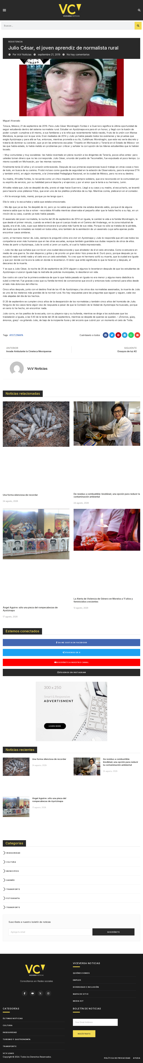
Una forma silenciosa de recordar (20, 494)
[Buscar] (138, 26)
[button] (4, 10)
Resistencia (15, 41)
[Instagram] (48, 993)
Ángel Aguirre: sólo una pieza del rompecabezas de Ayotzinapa (49, 800)
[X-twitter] (40, 993)
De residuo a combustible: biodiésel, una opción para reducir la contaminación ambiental (120, 762)
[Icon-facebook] (25, 993)
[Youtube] (32, 993)
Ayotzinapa (16, 335)
